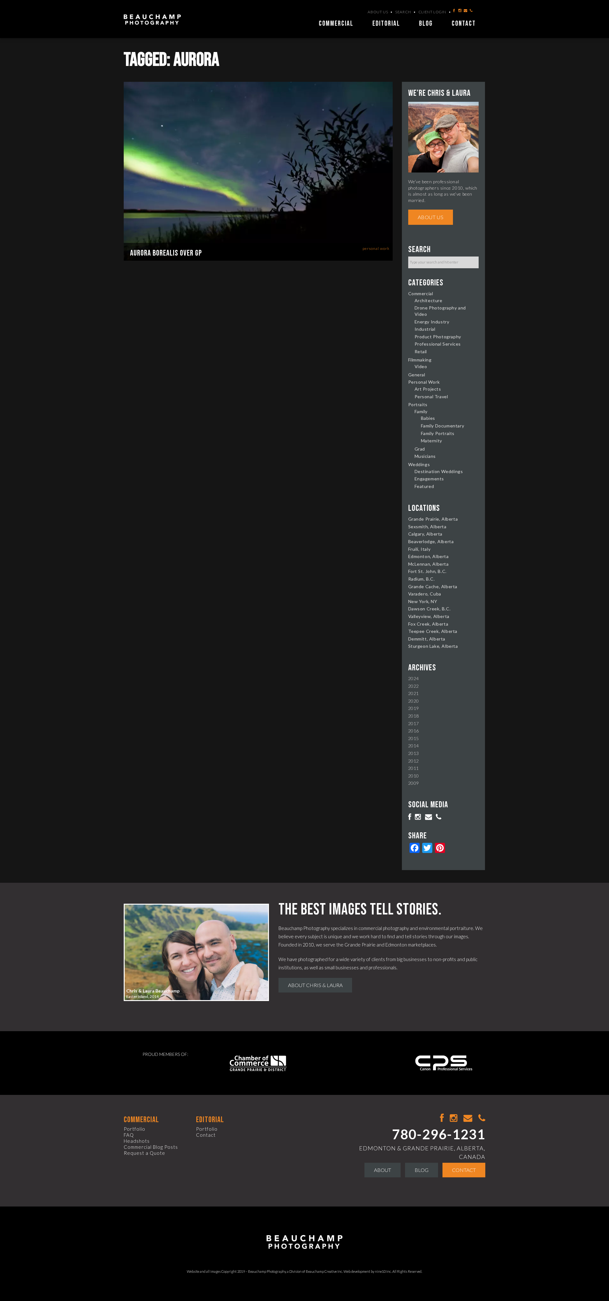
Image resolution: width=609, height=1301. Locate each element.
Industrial (425, 329)
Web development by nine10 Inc (367, 1271)
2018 (413, 716)
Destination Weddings (439, 471)
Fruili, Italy (419, 549)
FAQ (129, 1135)
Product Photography (438, 336)
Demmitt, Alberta (427, 638)
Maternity (431, 440)
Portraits (418, 404)
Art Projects (428, 389)
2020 (413, 701)
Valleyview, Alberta (428, 616)
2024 (413, 678)
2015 (413, 738)
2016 (413, 730)
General (416, 374)
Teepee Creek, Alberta (433, 631)
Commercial (336, 23)
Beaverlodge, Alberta (431, 541)
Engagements (429, 478)
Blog (426, 23)
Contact (464, 23)
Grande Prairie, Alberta (433, 519)
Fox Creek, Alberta (428, 624)
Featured (424, 486)
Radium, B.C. (421, 579)
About (382, 1170)
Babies (428, 418)
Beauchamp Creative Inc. (324, 1271)
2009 (413, 783)
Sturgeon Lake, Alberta (433, 646)
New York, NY (422, 601)
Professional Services (438, 344)
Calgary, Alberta (425, 534)
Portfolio (134, 1129)
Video (421, 366)
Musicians (425, 456)
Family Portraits (438, 433)
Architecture (428, 300)
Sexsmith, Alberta (427, 526)
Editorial (386, 23)
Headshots (137, 1141)
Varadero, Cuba (424, 593)
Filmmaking (420, 359)
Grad (420, 449)
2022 (413, 686)
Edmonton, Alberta (428, 556)
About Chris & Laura (315, 985)
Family (421, 411)
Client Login (432, 12)
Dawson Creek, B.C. (429, 608)
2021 (413, 693)
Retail (421, 351)
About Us (378, 12)
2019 (413, 708)
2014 (413, 745)
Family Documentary (442, 425)
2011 (413, 768)
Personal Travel (431, 396)
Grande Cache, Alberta (433, 586)
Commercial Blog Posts (151, 1147)
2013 (413, 753)
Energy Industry (432, 321)
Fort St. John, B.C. (427, 571)
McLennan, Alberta (428, 564)
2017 (413, 723)
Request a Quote (144, 1153)
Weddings (419, 464)
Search (403, 12)
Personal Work (376, 248)
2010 (413, 775)
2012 (413, 761)
